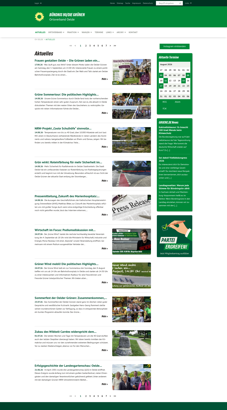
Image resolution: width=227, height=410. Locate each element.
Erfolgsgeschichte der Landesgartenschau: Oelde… (68, 366)
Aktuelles (50, 39)
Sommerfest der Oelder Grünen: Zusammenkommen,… (71, 298)
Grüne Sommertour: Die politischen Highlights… (67, 94)
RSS (165, 101)
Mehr (104, 79)
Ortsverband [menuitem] (55, 32)
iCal (164, 108)
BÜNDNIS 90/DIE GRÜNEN (67, 14)
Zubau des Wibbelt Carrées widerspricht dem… (65, 332)
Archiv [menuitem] (120, 32)
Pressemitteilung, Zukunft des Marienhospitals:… (67, 196)
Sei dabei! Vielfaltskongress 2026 (173, 159)
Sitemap (120, 3)
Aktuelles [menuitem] (40, 32)
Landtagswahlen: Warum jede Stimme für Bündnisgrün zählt (174, 187)
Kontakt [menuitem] (133, 32)
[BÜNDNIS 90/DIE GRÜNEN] (39, 17)
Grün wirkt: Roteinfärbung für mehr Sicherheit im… (68, 162)
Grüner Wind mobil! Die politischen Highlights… (66, 264)
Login (37, 3)
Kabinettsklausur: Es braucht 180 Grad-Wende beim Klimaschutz (173, 130)
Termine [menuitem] (99, 32)
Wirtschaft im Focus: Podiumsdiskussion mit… (65, 230)
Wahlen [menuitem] (86, 32)
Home (112, 3)
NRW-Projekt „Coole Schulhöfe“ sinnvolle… (63, 128)
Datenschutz (148, 3)
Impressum (136, 3)
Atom (177, 101)
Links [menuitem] (187, 3)
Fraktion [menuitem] (72, 32)
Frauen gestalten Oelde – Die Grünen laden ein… (67, 60)
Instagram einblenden (174, 46)
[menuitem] (112, 3)
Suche (127, 3)
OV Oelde (39, 39)
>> (115, 45)
